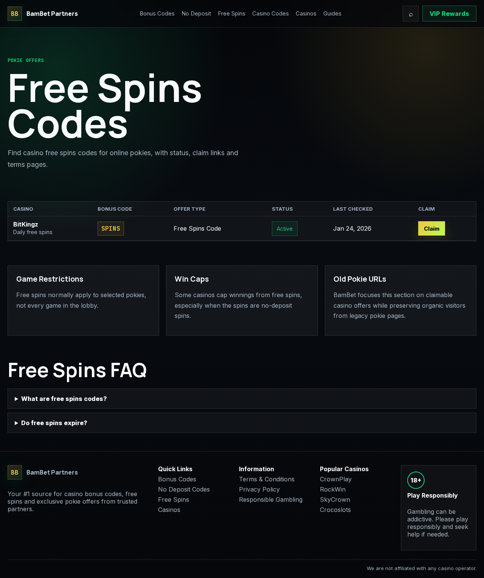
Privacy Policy (259, 489)
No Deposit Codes (184, 489)
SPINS (110, 229)
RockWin (333, 489)
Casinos (306, 13)
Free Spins (231, 13)
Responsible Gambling (270, 499)
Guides (332, 13)
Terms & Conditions (267, 479)
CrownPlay (336, 479)
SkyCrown (335, 499)
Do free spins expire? (54, 423)
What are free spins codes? (64, 398)
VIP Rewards (449, 13)
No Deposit (196, 13)
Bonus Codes (157, 13)
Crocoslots (335, 509)
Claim (431, 228)
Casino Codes (270, 13)
